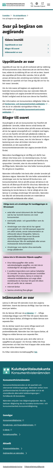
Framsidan (6, 15)
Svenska (36, 6)
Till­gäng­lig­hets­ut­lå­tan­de (34, 467)
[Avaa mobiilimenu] (49, 4)
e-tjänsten (29, 313)
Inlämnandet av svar (13, 52)
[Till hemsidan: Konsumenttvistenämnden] (13, 5)
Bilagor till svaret (12, 49)
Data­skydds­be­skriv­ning (12, 467)
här (35, 352)
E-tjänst (42, 6)
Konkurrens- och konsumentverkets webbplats (25, 104)
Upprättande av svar (13, 45)
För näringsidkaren (19, 15)
